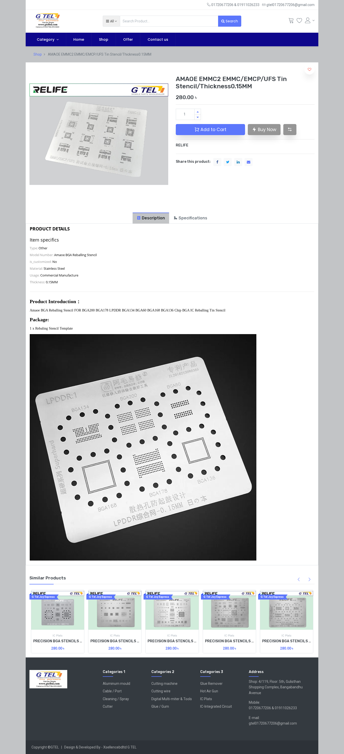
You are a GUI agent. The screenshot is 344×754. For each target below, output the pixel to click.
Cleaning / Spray (116, 699)
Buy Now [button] (266, 130)
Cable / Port (112, 691)
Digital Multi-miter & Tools (171, 699)
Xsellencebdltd (115, 747)
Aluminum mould (116, 684)
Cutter (108, 706)
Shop (37, 54)
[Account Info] (310, 20)
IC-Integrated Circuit (216, 706)
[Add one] (198, 111)
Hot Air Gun (209, 691)
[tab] (150, 218)
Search (231, 21)
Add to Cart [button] (212, 130)
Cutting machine (164, 684)
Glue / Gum (160, 706)
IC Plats (206, 699)
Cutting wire (160, 691)
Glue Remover (211, 684)
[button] (111, 21)
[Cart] (291, 22)
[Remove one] (198, 117)
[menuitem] (79, 39)
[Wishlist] (299, 22)
